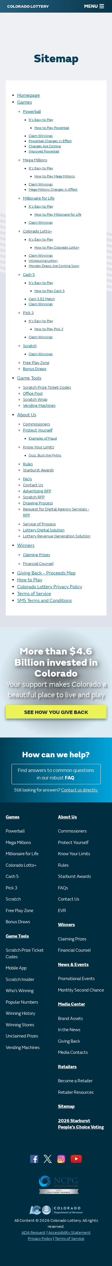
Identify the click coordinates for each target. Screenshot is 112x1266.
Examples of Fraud (43, 438)
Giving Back (69, 1041)
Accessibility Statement (69, 1232)
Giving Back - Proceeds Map (46, 573)
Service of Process (39, 524)
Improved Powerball (44, 151)
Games (24, 102)
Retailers (67, 1067)
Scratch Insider (20, 979)
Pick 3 (28, 312)
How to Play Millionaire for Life (57, 214)
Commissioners (36, 424)
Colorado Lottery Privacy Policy (49, 587)
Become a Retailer (75, 1081)
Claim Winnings (41, 136)
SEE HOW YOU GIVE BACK (56, 712)
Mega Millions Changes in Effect (53, 189)
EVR (62, 910)
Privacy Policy (40, 1238)
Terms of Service (34, 594)
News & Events (73, 964)
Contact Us (33, 485)
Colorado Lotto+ (37, 231)
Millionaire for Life (39, 198)
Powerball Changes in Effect (50, 141)
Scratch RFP (34, 497)
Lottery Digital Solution (44, 530)
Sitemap (66, 1106)
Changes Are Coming (45, 146)
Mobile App (16, 968)
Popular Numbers (22, 1002)
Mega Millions (35, 160)
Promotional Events (76, 979)
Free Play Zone (36, 362)
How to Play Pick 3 (48, 329)
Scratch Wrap (35, 399)
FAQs (27, 479)
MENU (91, 6)
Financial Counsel (38, 563)
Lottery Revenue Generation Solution (56, 536)
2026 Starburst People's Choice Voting (81, 1124)
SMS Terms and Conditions (44, 600)
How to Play (29, 580)
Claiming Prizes (36, 554)
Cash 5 (29, 274)
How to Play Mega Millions (54, 176)
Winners (25, 545)
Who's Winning (20, 991)
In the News (69, 1030)
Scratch (30, 345)
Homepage (28, 95)
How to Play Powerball (51, 128)
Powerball (32, 111)
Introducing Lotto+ (43, 261)
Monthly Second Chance (81, 990)
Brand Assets (70, 1018)
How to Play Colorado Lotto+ (56, 247)
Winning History (20, 1013)
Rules (28, 464)
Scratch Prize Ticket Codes (47, 387)
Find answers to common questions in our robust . (56, 774)
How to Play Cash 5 (49, 291)
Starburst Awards (38, 470)
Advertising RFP (37, 491)
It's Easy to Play (41, 120)
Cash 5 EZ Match (42, 299)
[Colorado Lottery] (28, 6)
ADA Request (34, 1232)
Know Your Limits (38, 447)
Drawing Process (38, 503)
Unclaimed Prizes (22, 1036)
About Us (26, 415)
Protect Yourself (38, 430)
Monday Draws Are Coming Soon (54, 266)
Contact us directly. (79, 790)
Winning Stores (20, 1025)
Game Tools (29, 378)
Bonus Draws (34, 368)
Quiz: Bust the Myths (45, 455)
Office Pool (33, 393)
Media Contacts (73, 1052)
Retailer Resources (76, 1092)
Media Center (71, 1004)
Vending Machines (39, 405)
